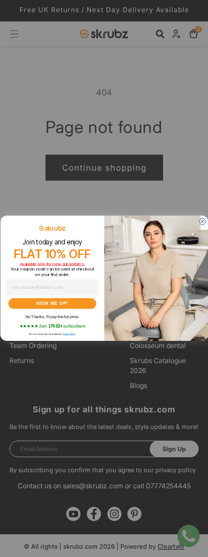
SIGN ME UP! (52, 304)
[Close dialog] (202, 221)
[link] (52, 228)
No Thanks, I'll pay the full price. (52, 317)
